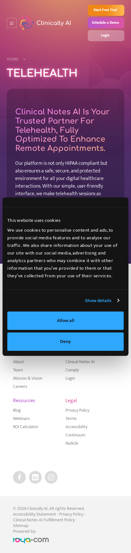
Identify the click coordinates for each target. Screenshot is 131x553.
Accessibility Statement (34, 514)
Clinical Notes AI (80, 362)
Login (105, 35)
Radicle (72, 443)
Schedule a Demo (105, 23)
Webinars (21, 418)
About (18, 362)
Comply (72, 370)
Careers (20, 386)
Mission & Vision (27, 378)
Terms (71, 418)
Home (16, 59)
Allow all (65, 321)
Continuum (75, 435)
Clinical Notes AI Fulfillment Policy (44, 520)
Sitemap (20, 525)
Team (18, 370)
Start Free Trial (105, 10)
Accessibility (76, 427)
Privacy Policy (77, 410)
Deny (65, 341)
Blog (17, 410)
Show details (98, 301)
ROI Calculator (25, 427)
